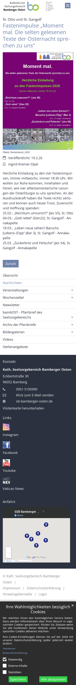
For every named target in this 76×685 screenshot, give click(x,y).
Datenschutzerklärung (15, 652)
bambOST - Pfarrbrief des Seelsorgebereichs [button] (22, 314)
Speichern (18, 679)
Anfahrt (9, 501)
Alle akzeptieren (53, 679)
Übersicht (10, 275)
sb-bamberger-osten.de (34, 401)
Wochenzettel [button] (13, 297)
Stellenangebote (15, 347)
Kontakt (9, 361)
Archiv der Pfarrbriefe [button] (19, 324)
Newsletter (11, 305)
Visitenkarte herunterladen (23, 408)
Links (7, 418)
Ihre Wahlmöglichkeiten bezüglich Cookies (38, 609)
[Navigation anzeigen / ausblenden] (67, 5)
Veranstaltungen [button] (15, 290)
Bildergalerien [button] (14, 332)
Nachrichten (12, 283)
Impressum (9, 648)
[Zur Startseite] (28, 6)
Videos (8, 339)
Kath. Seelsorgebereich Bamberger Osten (37, 369)
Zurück (10, 263)
